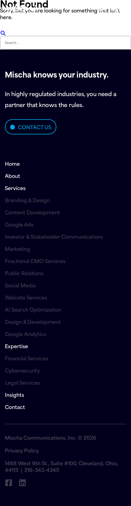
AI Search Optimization (33, 309)
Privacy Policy (22, 450)
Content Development (32, 212)
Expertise (16, 346)
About (12, 175)
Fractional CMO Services (35, 261)
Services (15, 188)
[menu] (102, 9)
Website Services (26, 297)
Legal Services (22, 382)
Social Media (20, 285)
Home (12, 163)
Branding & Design (27, 200)
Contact (15, 407)
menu (118, 9)
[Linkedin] (22, 483)
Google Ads (19, 224)
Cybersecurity (22, 370)
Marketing (17, 248)
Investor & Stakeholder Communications (54, 236)
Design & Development (33, 321)
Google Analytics (25, 334)
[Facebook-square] (8, 483)
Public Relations (24, 273)
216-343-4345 (41, 469)
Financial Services (26, 358)
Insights (14, 394)
